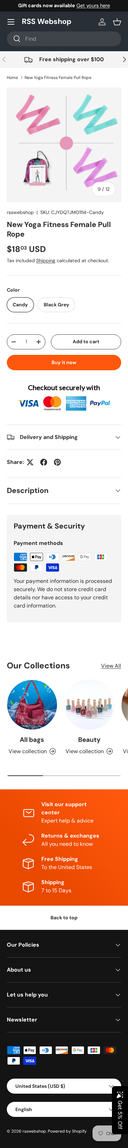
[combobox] (64, 38)
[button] (117, 21)
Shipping (45, 260)
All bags (32, 739)
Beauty (89, 739)
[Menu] (10, 21)
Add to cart (86, 341)
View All (111, 665)
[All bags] (32, 705)
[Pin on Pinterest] (57, 462)
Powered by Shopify (67, 1131)
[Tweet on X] (30, 462)
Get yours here (93, 5)
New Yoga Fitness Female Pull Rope (58, 77)
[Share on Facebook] (44, 462)
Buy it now (64, 362)
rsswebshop (20, 212)
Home (12, 77)
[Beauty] (89, 705)
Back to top (64, 918)
